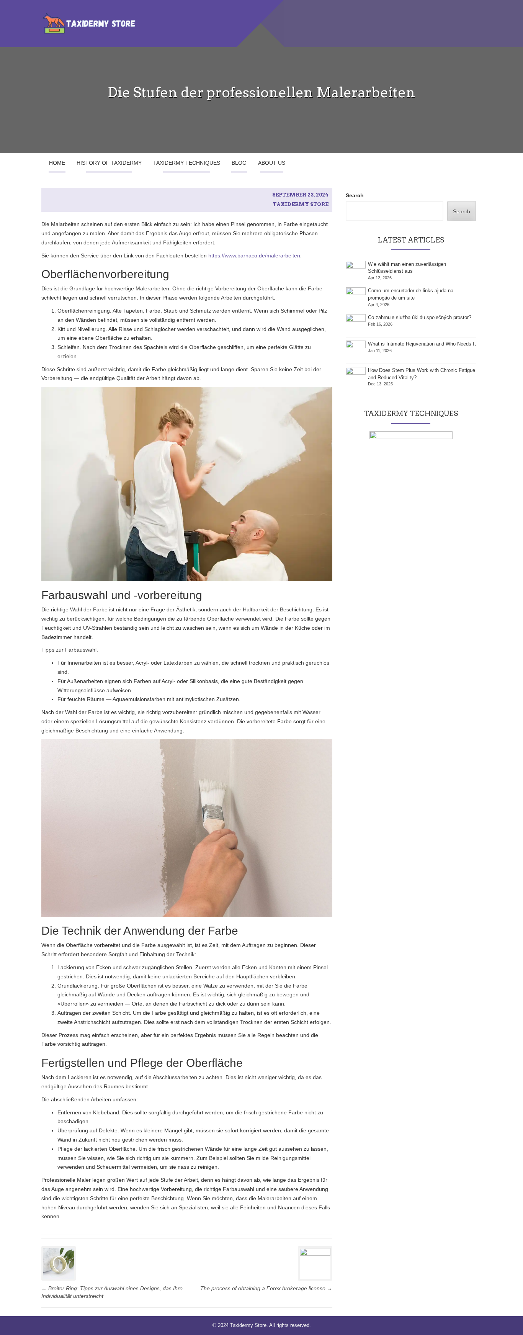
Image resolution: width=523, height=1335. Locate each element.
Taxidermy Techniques (186, 163)
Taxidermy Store (301, 204)
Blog (239, 163)
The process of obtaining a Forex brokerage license (266, 1288)
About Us (271, 163)
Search (355, 195)
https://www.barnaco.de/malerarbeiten (254, 255)
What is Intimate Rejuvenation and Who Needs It (422, 344)
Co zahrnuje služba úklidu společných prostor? (419, 317)
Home (57, 163)
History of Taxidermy (109, 163)
